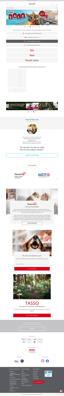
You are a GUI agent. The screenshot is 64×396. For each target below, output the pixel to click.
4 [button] (34, 26)
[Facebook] (47, 361)
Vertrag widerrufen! (38, 382)
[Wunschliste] (54, 5)
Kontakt (32, 328)
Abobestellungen (25, 375)
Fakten (23, 383)
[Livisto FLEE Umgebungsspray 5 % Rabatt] (32, 17)
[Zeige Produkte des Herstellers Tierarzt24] (20, 179)
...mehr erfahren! (32, 223)
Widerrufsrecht (13, 381)
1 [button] (28, 26)
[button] (24, 27)
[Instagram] (42, 361)
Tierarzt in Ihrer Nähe (32, 155)
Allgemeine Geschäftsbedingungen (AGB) (15, 374)
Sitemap (12, 371)
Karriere (12, 386)
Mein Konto (35, 371)
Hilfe (22, 371)
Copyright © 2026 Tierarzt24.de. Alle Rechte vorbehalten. (32, 394)
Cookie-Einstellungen (26, 385)
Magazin (23, 373)
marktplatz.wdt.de (14, 387)
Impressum (12, 377)
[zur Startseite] (32, 4)
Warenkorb (35, 376)
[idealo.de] (22, 361)
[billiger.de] (16, 361)
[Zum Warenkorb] (56, 5)
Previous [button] (7, 17)
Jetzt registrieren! (32, 315)
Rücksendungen (25, 381)
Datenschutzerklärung (15, 379)
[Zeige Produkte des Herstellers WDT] (44, 181)
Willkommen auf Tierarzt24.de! (32, 0)
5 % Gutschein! (32, 268)
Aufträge (35, 373)
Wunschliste (36, 378)
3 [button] (32, 26)
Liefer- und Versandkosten (24, 379)
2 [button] (30, 26)
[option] (32, 17)
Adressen (35, 375)
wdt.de (11, 389)
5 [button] (36, 26)
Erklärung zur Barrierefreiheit (13, 383)
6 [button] (39, 26)
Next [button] (56, 17)
